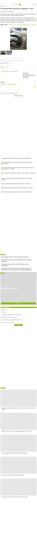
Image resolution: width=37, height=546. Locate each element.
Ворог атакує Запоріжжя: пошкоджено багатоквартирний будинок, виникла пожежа (16, 163)
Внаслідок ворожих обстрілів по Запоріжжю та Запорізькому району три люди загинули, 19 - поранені (18, 168)
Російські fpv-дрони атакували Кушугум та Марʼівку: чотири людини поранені (17, 179)
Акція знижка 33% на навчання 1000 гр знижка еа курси (14, 496)
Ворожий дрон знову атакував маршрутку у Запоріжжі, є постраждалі (17, 187)
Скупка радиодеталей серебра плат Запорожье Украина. (14, 453)
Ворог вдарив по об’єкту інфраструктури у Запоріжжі (15, 257)
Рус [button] (33, 4)
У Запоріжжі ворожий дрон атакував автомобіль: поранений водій (16, 192)
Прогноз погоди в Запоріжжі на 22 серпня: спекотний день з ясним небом (18, 173)
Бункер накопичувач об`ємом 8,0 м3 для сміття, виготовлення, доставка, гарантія (18, 408)
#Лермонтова (20, 60)
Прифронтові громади (9, 288)
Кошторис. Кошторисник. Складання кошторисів (12, 475)
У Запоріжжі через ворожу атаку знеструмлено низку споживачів (16, 158)
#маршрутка (4, 60)
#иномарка (8, 60)
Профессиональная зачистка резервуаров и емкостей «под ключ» (16, 431)
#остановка (16, 60)
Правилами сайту (16, 93)
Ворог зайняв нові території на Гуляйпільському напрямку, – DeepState (17, 260)
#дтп (1, 60)
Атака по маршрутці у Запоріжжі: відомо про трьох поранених (15, 183)
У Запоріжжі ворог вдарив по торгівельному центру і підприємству (15, 264)
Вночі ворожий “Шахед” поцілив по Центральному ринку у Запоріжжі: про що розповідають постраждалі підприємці (16, 269)
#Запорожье (12, 60)
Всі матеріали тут (18, 303)
